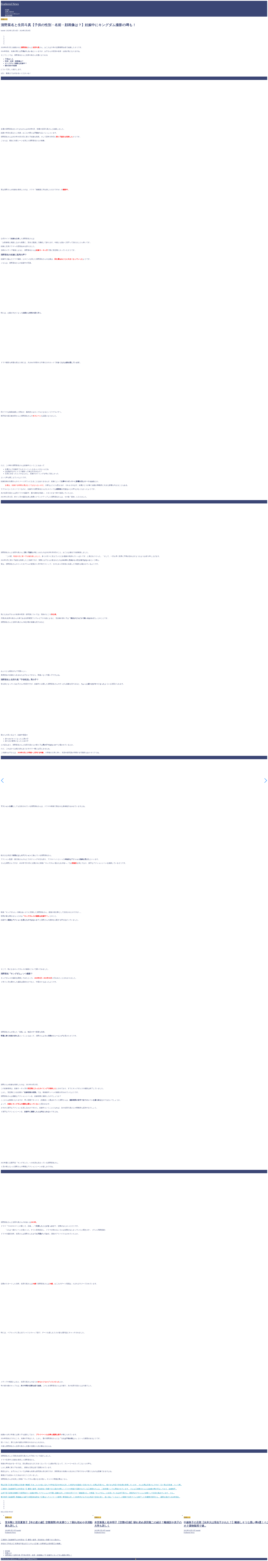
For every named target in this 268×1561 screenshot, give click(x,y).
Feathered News (10, 3)
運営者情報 (8, 15)
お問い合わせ (9, 11)
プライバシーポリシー (12, 13)
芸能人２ (4, 19)
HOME (7, 10)
